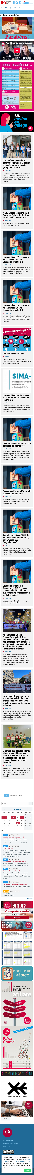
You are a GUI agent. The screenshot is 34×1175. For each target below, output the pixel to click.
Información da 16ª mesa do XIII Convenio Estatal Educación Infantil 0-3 (16, 307)
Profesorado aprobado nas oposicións (14, 884)
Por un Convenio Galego (13, 353)
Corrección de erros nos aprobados (14, 861)
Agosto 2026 (17, 809)
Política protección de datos (10, 1143)
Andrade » (5, 1118)
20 (17, 823)
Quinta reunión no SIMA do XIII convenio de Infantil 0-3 (17, 444)
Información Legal (8, 1140)
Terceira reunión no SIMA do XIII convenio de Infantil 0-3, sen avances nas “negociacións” (16, 539)
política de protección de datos (21, 1161)
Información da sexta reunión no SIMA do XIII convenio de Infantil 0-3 (16, 397)
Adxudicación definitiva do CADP (13, 837)
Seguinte (13, 795)
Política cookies (7, 1147)
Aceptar (28, 1170)
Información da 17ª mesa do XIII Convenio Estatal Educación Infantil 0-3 (16, 259)
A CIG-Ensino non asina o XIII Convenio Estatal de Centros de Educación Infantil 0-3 (16, 215)
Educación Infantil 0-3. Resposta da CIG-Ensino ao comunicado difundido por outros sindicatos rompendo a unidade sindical (16, 590)
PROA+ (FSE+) (7, 893)
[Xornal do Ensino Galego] (17, 1088)
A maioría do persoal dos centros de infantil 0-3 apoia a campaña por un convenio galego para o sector (16, 164)
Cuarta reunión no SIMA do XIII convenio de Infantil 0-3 (17, 492)
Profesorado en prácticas (11, 871)
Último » (21, 795)
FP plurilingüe (7, 848)
